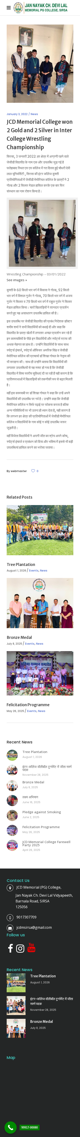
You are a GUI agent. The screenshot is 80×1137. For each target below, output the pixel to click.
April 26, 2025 (31, 850)
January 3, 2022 (17, 114)
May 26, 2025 (15, 711)
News (34, 114)
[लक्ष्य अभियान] (12, 800)
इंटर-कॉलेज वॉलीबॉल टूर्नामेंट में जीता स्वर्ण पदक (47, 768)
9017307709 (26, 917)
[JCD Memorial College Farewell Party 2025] (12, 845)
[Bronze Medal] (40, 603)
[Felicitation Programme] (40, 673)
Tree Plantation (21, 564)
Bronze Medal (19, 637)
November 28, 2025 (35, 775)
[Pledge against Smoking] (12, 815)
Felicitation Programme (28, 704)
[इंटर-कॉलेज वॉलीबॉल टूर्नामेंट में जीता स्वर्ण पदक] (12, 770)
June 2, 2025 (30, 817)
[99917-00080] (10, 1127)
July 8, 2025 (14, 644)
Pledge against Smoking (41, 812)
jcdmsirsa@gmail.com (34, 927)
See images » (17, 280)
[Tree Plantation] (40, 530)
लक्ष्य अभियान (30, 797)
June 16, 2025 (31, 802)
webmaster (19, 471)
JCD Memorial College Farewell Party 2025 (46, 843)
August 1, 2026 (16, 570)
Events (33, 570)
